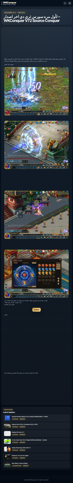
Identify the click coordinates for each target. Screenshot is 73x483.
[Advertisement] (36, 43)
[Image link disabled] (36, 91)
